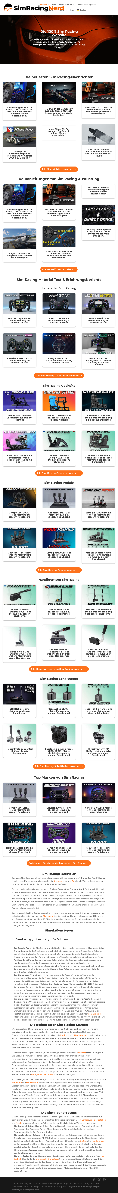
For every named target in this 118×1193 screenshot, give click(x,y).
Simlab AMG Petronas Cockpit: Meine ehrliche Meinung (19, 417)
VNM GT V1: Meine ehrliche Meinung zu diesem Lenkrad (59, 320)
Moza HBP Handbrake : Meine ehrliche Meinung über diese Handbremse (98, 611)
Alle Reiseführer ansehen (57, 269)
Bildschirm (48, 916)
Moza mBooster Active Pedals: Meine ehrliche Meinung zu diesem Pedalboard (98, 556)
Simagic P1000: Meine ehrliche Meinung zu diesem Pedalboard (59, 555)
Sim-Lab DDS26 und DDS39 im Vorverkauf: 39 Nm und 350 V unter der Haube (98, 152)
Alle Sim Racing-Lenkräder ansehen (57, 375)
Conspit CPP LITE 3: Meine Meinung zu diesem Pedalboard (59, 515)
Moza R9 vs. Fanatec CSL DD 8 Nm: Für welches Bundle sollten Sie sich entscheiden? (59, 254)
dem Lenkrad (94, 1014)
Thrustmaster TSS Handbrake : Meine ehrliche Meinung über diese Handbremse (59, 652)
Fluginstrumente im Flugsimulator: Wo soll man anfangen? (19, 255)
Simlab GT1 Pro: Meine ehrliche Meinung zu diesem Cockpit (59, 417)
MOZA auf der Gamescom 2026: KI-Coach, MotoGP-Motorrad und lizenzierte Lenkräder (59, 112)
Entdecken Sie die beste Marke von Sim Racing (57, 863)
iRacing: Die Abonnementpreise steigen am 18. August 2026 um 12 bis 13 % (19, 154)
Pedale (45, 1075)
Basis (33, 1075)
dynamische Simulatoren (47, 1159)
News (54, 5)
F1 (46, 978)
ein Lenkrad (83, 1120)
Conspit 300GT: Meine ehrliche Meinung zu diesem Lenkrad (59, 850)
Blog (72, 10)
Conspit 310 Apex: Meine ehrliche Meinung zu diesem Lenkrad (98, 810)
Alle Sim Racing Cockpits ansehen (57, 473)
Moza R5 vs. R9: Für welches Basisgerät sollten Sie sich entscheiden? (59, 132)
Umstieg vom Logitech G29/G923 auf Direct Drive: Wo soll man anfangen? (98, 232)
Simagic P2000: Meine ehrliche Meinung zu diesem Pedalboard (98, 515)
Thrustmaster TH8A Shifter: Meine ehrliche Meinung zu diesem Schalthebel (98, 752)
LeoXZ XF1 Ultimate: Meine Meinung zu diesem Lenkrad (98, 320)
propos (96, 1187)
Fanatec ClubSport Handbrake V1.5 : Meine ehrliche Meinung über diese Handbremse (98, 652)
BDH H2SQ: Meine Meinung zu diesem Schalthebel (19, 711)
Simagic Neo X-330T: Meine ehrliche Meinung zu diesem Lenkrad (59, 360)
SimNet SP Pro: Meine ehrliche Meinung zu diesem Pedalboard (19, 555)
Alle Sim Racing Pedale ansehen (57, 570)
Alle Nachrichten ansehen (57, 169)
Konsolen (57, 881)
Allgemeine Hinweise (79, 1187)
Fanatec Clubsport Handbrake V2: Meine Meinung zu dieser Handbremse (19, 612)
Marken (62, 10)
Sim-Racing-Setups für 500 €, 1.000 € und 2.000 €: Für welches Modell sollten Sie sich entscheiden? (19, 111)
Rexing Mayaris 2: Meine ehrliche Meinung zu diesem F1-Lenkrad (19, 850)
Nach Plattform (46, 10)
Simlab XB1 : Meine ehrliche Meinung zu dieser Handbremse (59, 611)
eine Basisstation (98, 1120)
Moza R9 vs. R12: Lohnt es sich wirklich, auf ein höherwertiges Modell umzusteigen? (98, 110)
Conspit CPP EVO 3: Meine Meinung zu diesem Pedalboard (19, 515)
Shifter (83, 1141)
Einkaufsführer (65, 5)
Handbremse (98, 1141)
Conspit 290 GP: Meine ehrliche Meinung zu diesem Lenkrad (58, 810)
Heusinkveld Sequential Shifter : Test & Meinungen (20, 751)
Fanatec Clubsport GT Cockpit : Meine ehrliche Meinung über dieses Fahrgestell (98, 458)
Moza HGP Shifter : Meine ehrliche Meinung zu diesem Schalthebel (98, 711)
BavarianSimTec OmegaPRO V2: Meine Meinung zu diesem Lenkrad (98, 361)
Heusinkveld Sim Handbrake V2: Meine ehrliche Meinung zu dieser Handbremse (19, 655)
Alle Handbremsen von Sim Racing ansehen (57, 669)
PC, (73, 881)
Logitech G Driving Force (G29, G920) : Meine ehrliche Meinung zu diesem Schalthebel (59, 752)
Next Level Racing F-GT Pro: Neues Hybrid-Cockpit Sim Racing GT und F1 (19, 458)
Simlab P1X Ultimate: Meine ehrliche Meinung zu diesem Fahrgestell (98, 417)
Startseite (44, 5)
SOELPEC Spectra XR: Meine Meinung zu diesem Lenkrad (19, 320)
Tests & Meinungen (85, 5)
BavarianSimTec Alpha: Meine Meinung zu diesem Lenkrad (19, 360)
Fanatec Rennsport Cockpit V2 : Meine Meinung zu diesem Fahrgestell (59, 458)
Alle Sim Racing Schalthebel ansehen (57, 766)
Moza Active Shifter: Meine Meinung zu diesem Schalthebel (59, 711)
